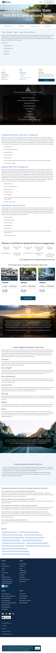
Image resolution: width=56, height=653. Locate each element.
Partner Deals (23, 581)
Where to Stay (8, 26)
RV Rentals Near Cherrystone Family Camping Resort (14, 548)
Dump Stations (23, 572)
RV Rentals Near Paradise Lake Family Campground (37, 546)
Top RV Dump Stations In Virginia (9, 532)
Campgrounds (23, 570)
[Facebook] (3, 613)
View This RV (9, 287)
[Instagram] (7, 613)
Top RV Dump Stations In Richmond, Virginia (12, 535)
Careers (3, 568)
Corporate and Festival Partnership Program (7, 582)
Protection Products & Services (9, 602)
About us (4, 564)
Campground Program (7, 579)
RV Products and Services (25, 600)
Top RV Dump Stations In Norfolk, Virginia (29, 532)
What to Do (21, 26)
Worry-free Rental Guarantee (8, 596)
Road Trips (22, 575)
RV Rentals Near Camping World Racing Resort (37, 543)
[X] (13, 613)
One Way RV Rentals (6, 598)
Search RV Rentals (6, 594)
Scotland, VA (23, 74)
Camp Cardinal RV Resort (17, 247)
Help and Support (6, 600)
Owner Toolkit (23, 598)
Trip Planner (48, 26)
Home (3, 32)
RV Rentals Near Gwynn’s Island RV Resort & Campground (15, 551)
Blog (3, 575)
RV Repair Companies (25, 579)
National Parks (23, 564)
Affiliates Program (6, 577)
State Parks (9, 32)
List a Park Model (23, 596)
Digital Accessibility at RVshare (6, 634)
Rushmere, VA (23, 79)
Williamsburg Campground (6, 247)
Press (3, 570)
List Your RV (49, 2)
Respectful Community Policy (6, 631)
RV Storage (22, 577)
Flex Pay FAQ (4, 609)
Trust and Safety (5, 566)
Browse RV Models (6, 605)
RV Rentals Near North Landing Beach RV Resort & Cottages (16, 554)
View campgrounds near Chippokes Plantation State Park (37, 260)
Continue (46, 80)
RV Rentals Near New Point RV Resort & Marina (13, 546)
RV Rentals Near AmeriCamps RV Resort (34, 537)
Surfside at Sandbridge (49, 247)
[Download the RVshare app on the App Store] (6, 617)
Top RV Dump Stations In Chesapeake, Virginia (12, 537)
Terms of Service (4, 625)
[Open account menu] (40, 2)
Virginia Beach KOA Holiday (38, 253)
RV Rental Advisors (6, 607)
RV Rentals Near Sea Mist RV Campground (32, 540)
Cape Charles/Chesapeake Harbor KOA (49, 254)
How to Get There (35, 26)
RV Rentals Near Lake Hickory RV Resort (11, 540)
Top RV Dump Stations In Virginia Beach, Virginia (13, 543)
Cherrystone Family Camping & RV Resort (38, 248)
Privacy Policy (4, 628)
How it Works (5, 572)
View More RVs (28, 298)
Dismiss (37, 648)
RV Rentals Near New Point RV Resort (33, 535)
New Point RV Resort (28, 253)
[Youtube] (10, 613)
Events (21, 568)
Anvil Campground (5, 253)
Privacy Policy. (26, 650)
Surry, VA (22, 76)
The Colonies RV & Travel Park (28, 247)
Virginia (15, 32)
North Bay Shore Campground (17, 253)
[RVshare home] (6, 2)
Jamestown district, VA (25, 77)
